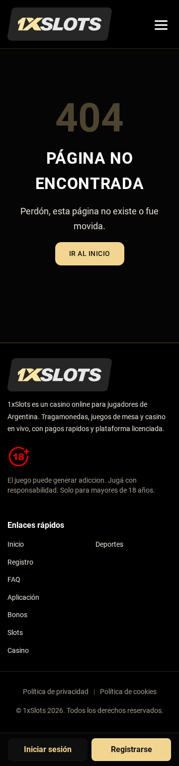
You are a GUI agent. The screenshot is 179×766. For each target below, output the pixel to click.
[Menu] (161, 24)
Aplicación (23, 597)
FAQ (13, 579)
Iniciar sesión (48, 749)
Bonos (17, 615)
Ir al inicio (89, 254)
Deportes (109, 544)
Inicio (15, 544)
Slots (15, 633)
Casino (18, 650)
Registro (20, 562)
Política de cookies (128, 692)
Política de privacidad (56, 692)
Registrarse (131, 749)
